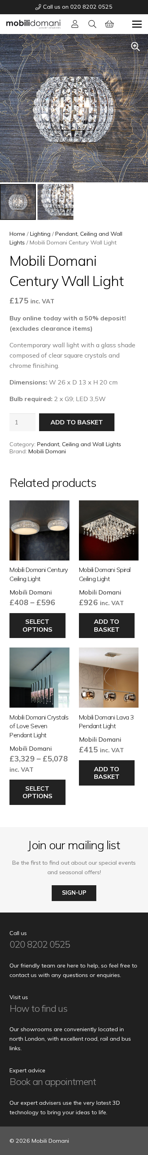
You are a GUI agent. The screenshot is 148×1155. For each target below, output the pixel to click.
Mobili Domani (47, 451)
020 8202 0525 (39, 944)
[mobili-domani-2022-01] (33, 24)
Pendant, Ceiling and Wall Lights (79, 444)
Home (17, 233)
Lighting (40, 233)
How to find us (38, 1008)
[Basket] (109, 24)
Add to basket (77, 422)
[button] (92, 24)
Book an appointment (52, 1081)
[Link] (75, 24)
